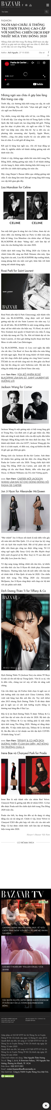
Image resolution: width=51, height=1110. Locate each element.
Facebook (22, 5)
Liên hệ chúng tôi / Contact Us (35, 1019)
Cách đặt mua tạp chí (8, 1020)
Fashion (6, 20)
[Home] (45, 1105)
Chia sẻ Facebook (48, 52)
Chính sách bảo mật (7, 1022)
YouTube (30, 5)
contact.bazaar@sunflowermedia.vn (21, 1069)
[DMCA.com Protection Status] (7, 1075)
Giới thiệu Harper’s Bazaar (9, 1019)
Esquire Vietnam (30, 1020)
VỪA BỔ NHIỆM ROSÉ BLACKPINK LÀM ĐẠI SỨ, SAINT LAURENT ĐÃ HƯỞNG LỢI (25, 377)
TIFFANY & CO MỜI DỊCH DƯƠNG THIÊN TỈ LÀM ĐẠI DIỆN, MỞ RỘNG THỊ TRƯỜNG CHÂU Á (25, 744)
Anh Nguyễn (13, 52)
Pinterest (48, 55)
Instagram (26, 5)
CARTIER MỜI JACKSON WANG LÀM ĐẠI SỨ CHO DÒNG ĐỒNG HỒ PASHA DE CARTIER (25, 482)
